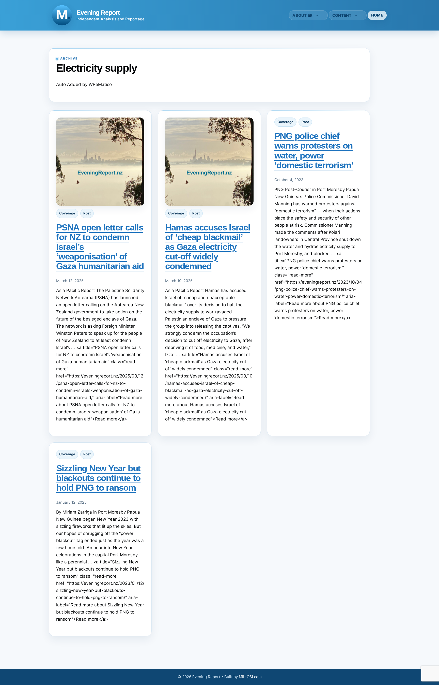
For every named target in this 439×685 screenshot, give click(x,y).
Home (377, 15)
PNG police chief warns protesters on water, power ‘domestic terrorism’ (313, 150)
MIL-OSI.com (250, 676)
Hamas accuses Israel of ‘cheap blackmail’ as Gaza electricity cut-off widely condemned (207, 246)
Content (342, 15)
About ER (302, 15)
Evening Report (98, 12)
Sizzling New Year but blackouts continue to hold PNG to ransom (98, 477)
